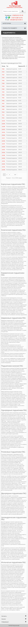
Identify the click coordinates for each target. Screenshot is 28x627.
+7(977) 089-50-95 (17, 18)
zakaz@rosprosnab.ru (16, 19)
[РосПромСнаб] (15, 4)
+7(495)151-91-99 (17, 15)
